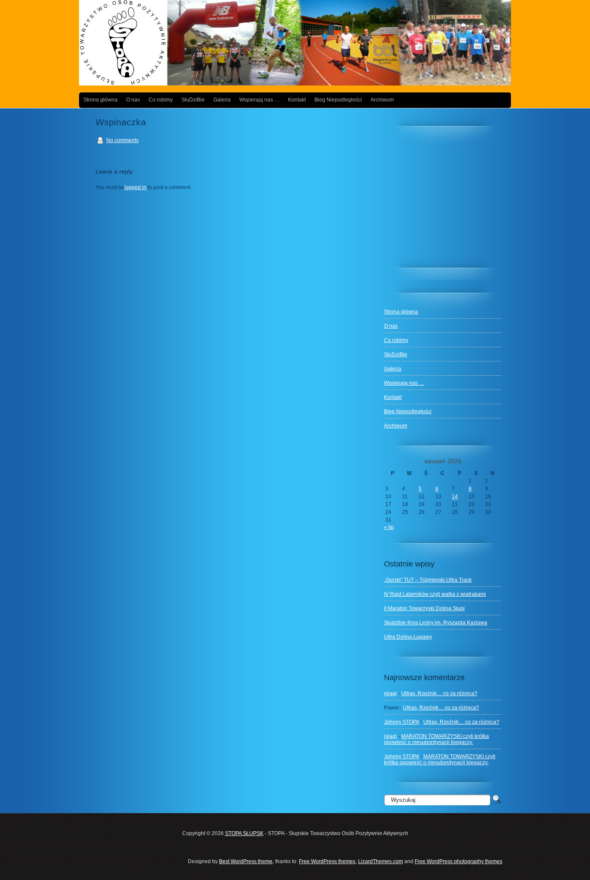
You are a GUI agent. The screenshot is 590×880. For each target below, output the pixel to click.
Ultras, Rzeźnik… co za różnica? (439, 693)
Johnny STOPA (401, 722)
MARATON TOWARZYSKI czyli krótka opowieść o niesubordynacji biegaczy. (436, 739)
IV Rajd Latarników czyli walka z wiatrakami (435, 594)
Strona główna (100, 100)
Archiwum (382, 100)
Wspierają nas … (259, 100)
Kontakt (297, 100)
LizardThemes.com (380, 861)
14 (455, 497)
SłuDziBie (193, 100)
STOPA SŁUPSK (244, 833)
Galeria (222, 100)
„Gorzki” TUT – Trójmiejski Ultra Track (428, 580)
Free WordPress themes (327, 861)
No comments (122, 140)
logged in (135, 187)
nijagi (390, 693)
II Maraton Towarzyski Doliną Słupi (424, 608)
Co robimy (161, 100)
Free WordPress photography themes (458, 861)
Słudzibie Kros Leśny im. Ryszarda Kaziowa (435, 623)
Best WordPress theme (246, 861)
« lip (389, 527)
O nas (133, 100)
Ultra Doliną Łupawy (408, 637)
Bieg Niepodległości (338, 100)
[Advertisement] (449, 201)
